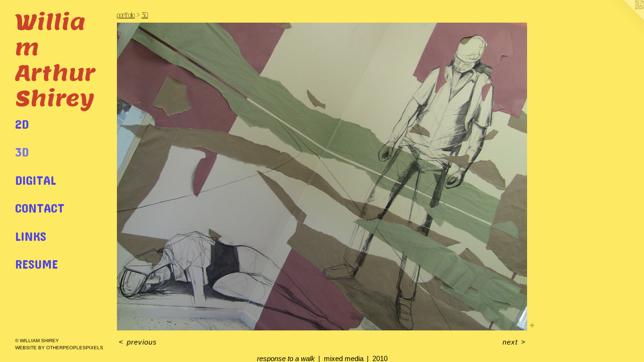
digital (35, 180)
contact (40, 207)
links (30, 236)
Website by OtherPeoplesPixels (59, 347)
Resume (36, 263)
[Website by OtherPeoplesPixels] (625, 19)
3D (22, 151)
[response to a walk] (322, 176)
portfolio (126, 14)
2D (22, 123)
